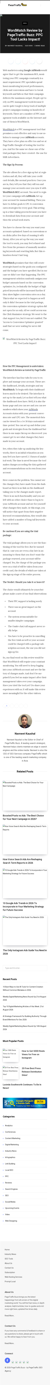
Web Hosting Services (13, 1277)
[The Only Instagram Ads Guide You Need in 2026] (25, 930)
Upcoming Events (12, 1208)
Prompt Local (10, 1281)
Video (7, 1214)
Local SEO (9, 1170)
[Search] (43, 5)
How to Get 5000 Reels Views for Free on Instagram (33, 1054)
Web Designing (11, 1221)
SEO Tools (9, 1259)
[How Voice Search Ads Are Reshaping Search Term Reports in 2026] (25, 839)
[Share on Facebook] (10, 61)
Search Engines (11, 1189)
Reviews (8, 1183)
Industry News (11, 1151)
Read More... (10, 1316)
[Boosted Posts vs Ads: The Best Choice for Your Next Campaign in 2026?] (25, 796)
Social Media (10, 1202)
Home (7, 1250)
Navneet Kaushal (15, 46)
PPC (25, 23)
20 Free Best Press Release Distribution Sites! (32, 1071)
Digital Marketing (12, 1145)
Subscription (10, 1272)
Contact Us (9, 1268)
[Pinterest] (25, 61)
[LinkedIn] (32, 61)
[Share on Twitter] (18, 61)
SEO (7, 1195)
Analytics (9, 1126)
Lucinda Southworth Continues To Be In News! (22, 1086)
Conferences (10, 1132)
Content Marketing (12, 1138)
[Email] (39, 61)
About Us (8, 1263)
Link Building (10, 1164)
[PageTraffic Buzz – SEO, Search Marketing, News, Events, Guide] (18, 5)
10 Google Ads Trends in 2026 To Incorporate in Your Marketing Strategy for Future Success (23, 906)
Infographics (10, 1157)
